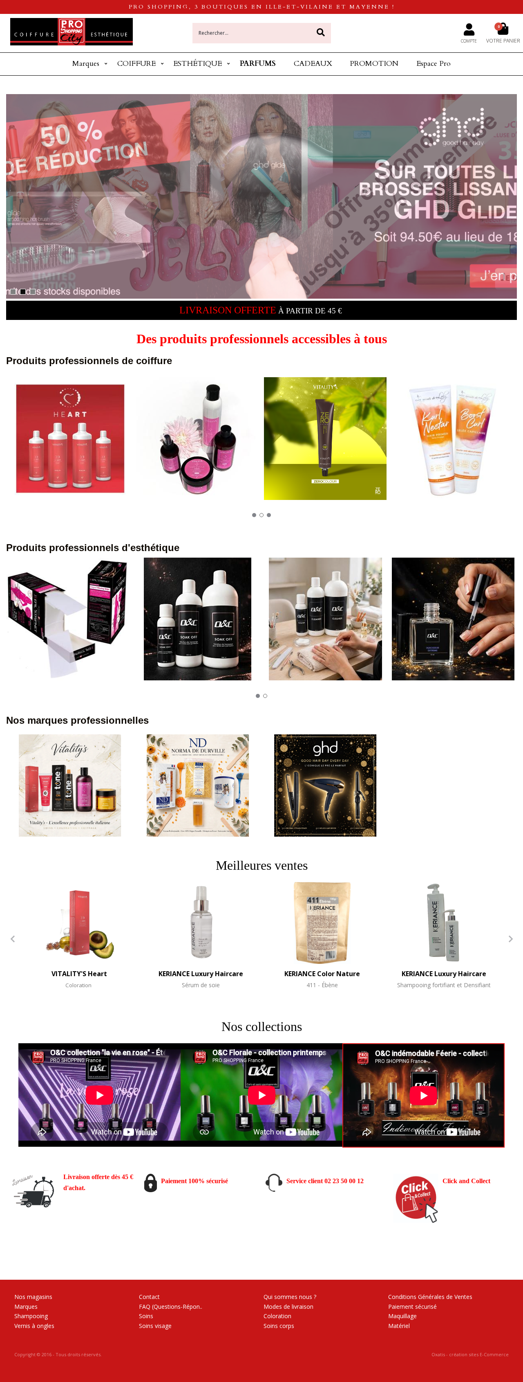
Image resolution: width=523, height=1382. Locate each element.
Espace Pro (433, 64)
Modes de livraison (288, 1306)
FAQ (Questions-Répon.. (170, 1306)
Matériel (399, 1326)
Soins (146, 1316)
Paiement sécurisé (412, 1306)
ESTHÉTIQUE (197, 64)
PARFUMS (258, 64)
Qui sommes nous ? (290, 1297)
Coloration (277, 1316)
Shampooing (31, 1316)
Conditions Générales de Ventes (430, 1297)
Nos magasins (33, 1297)
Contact (149, 1297)
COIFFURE (136, 64)
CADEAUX (313, 64)
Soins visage (155, 1326)
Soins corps (279, 1326)
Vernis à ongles (34, 1326)
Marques (85, 64)
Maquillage (402, 1316)
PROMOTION (374, 64)
